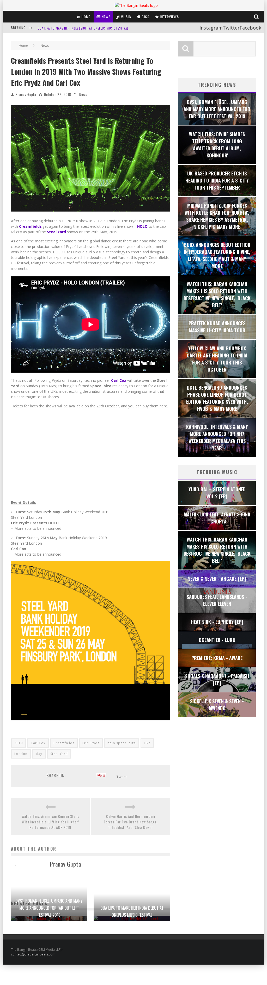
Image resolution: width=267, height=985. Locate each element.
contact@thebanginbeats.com (33, 954)
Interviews (169, 16)
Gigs (145, 16)
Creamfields (63, 743)
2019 (18, 743)
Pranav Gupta (26, 94)
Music (125, 16)
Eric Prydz (90, 743)
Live (147, 743)
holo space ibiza (121, 743)
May (38, 753)
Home (85, 16)
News (106, 16)
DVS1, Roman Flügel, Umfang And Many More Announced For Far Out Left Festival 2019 (49, 908)
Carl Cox (38, 743)
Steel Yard (59, 753)
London (20, 753)
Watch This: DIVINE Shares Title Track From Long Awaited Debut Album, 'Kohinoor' (100, 28)
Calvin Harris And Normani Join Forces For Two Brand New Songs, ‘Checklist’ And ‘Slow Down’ (130, 821)
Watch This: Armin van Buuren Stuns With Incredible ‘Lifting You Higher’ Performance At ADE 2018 (50, 821)
